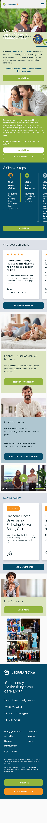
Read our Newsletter (23, 381)
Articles (31, 736)
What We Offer (13, 706)
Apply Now (23, 78)
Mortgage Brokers (12, 731)
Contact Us (23, 782)
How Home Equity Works (19, 700)
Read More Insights (23, 567)
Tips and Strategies (16, 713)
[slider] (15, 489)
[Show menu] (42, 4)
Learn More (23, 609)
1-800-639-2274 (25, 156)
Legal (30, 741)
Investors (32, 731)
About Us (8, 736)
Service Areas (12, 719)
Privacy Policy (10, 746)
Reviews (8, 741)
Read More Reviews (23, 305)
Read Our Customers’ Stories (23, 456)
